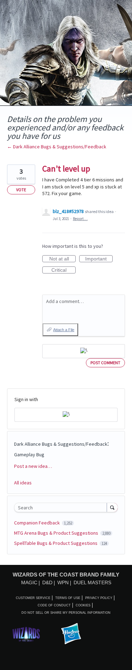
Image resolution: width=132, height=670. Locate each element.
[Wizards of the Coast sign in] (83, 351)
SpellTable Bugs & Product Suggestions (56, 543)
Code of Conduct (54, 605)
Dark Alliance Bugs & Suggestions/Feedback (60, 444)
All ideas (23, 482)
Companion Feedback (37, 523)
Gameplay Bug (29, 454)
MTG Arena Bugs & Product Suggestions (56, 533)
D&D (47, 582)
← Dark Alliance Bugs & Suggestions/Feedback (56, 146)
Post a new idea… (33, 466)
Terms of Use (67, 598)
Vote (21, 189)
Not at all (62, 259)
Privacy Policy (98, 598)
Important (99, 259)
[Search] (112, 507)
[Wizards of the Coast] (26, 634)
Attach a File (63, 330)
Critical (63, 270)
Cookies (83, 605)
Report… (80, 218)
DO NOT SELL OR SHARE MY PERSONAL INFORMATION (66, 612)
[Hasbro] (71, 634)
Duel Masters (92, 582)
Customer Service (33, 598)
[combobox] (62, 507)
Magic (29, 582)
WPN (63, 582)
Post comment (105, 362)
